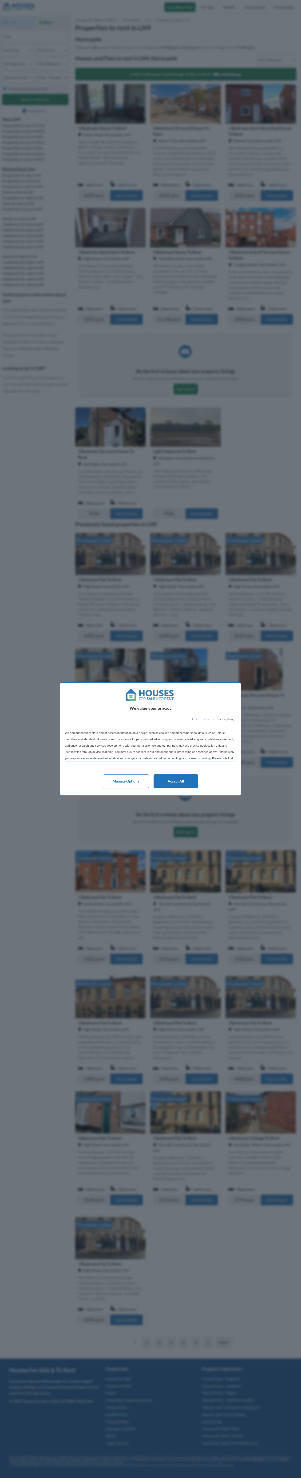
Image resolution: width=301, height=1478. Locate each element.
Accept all (176, 781)
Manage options (126, 781)
